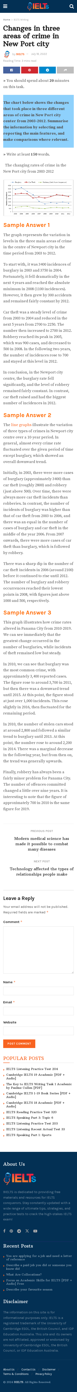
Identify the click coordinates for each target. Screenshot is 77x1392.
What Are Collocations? (24, 1274)
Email (9, 1002)
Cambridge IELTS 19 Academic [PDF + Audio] (35, 1076)
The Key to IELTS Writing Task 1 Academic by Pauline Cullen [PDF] (39, 1086)
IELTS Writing (21, 19)
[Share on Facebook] (11, 70)
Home (6, 19)
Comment (12, 922)
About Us (9, 1369)
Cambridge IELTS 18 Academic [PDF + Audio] (35, 1104)
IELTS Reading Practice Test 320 (31, 1112)
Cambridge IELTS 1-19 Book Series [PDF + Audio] (38, 1095)
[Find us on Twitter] (27, 1231)
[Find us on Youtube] (35, 1231)
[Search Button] (72, 6)
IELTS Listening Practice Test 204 (32, 1069)
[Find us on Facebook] (4, 1231)
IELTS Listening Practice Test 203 (32, 1123)
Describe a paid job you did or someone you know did (38, 1267)
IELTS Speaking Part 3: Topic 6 (29, 1118)
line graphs (21, 424)
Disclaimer (48, 1369)
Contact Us (28, 1369)
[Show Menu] (5, 6)
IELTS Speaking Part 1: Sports (28, 1135)
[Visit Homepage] (38, 6)
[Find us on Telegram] (19, 1231)
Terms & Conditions (16, 1374)
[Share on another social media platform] (65, 70)
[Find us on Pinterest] (11, 1231)
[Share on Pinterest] (29, 70)
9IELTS (20, 54)
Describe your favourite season (29, 1289)
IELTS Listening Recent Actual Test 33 (35, 1129)
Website (9, 1022)
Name (9, 982)
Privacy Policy (44, 1374)
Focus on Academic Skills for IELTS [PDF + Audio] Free (39, 1282)
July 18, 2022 (39, 54)
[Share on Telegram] (47, 70)
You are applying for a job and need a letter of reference (39, 1257)
